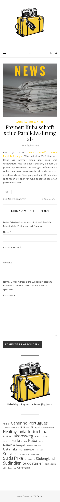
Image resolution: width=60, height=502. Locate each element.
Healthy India (14, 432)
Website (7, 262)
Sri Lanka (11, 454)
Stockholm (35, 454)
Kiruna (24, 441)
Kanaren (6, 441)
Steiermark (24, 454)
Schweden (29, 449)
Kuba (32, 122)
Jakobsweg (22, 436)
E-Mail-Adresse (12, 247)
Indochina (37, 432)
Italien (7, 436)
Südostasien (33, 463)
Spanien (40, 450)
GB (17, 428)
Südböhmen (29, 459)
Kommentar (9, 295)
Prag (20, 450)
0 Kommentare (49, 199)
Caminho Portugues (29, 423)
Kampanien (42, 436)
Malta (41, 441)
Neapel (20, 445)
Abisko (6, 423)
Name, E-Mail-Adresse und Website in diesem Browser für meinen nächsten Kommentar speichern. (27, 285)
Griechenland (47, 427)
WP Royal (38, 496)
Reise (40, 122)
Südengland (45, 459)
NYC (39, 445)
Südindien (12, 463)
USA (4, 468)
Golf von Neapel (30, 427)
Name (7, 232)
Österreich (23, 467)
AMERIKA (21, 122)
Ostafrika (10, 449)
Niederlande (31, 445)
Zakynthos (12, 468)
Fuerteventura (9, 428)
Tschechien (50, 463)
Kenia (15, 441)
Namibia (9, 445)
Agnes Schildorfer (17, 198)
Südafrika (13, 458)
